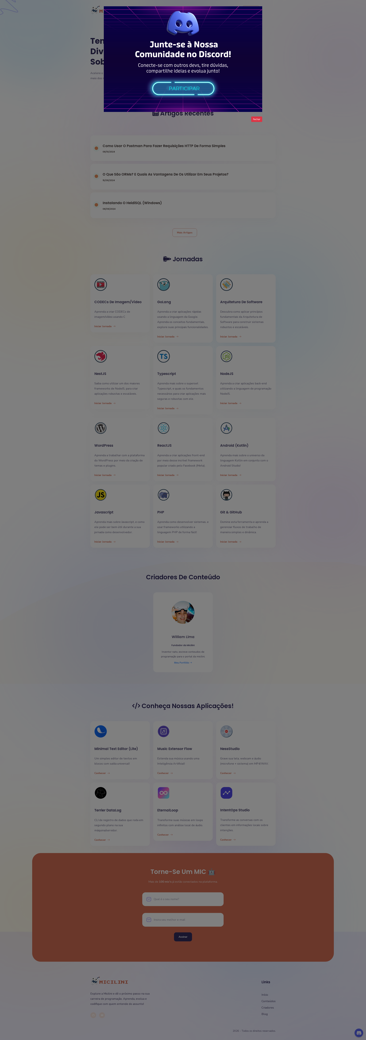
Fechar (256, 119)
